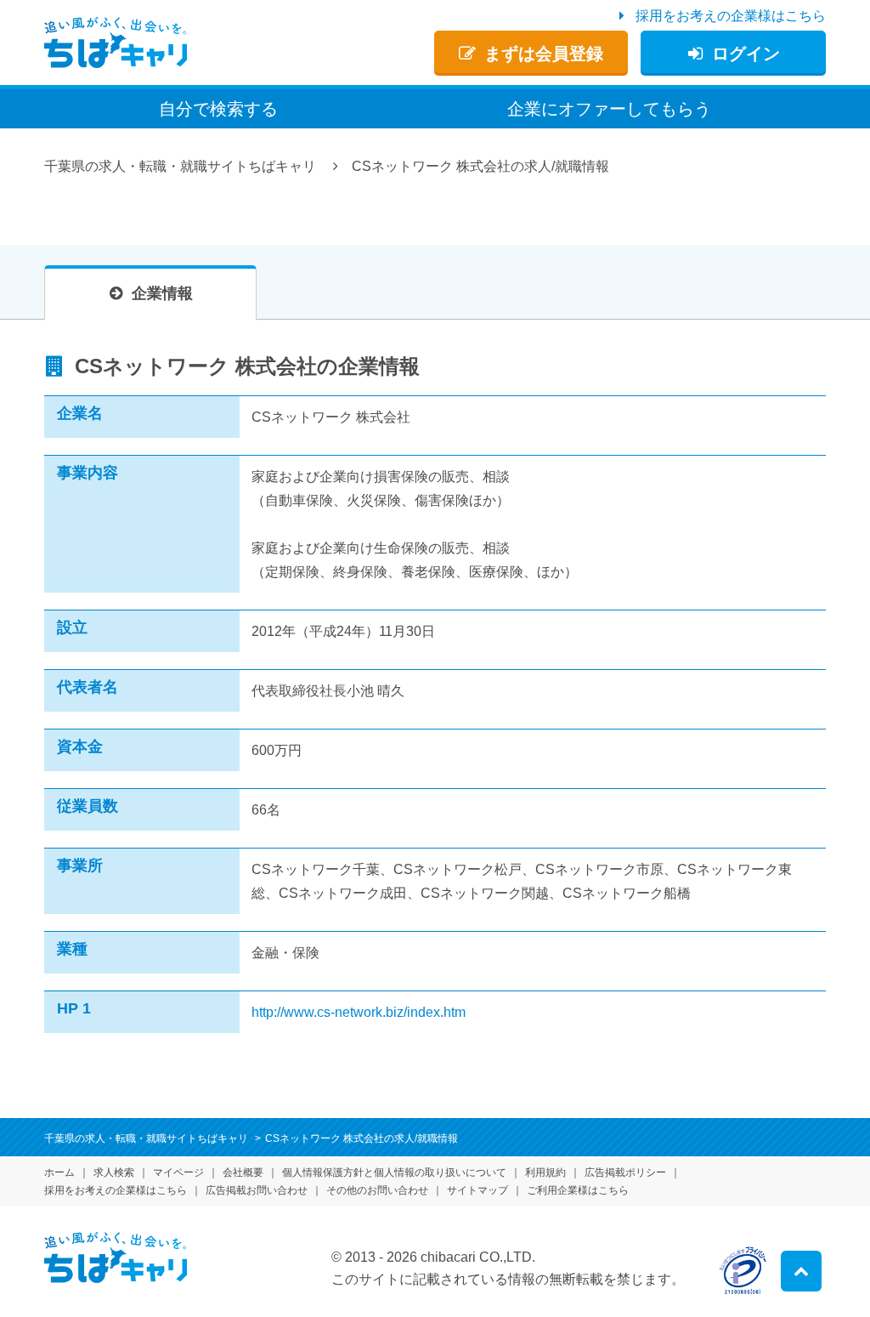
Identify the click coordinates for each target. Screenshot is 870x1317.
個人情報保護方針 (394, 1172)
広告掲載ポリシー (625, 1172)
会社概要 (243, 1172)
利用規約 (545, 1172)
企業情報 (162, 293)
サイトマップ (477, 1190)
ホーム (59, 1172)
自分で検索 (218, 108)
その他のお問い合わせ (377, 1190)
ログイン (746, 53)
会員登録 (543, 53)
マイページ (178, 1172)
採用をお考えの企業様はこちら (731, 16)
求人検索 (113, 1172)
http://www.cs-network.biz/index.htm (358, 1012)
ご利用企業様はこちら (578, 1190)
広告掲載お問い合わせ (257, 1190)
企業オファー (609, 108)
